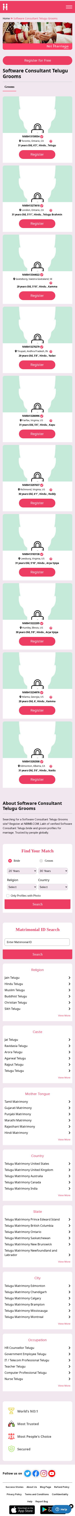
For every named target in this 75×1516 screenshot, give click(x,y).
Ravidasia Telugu (16, 1046)
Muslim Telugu (15, 990)
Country (43, 880)
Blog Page (45, 1487)
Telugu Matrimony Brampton (25, 1304)
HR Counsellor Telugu (19, 1348)
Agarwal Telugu (15, 1058)
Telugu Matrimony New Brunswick (28, 1244)
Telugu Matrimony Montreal (24, 1317)
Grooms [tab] (9, 86)
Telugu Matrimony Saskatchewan (27, 1238)
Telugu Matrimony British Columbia (29, 1226)
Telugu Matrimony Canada (23, 1182)
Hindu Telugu (14, 984)
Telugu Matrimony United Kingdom (29, 1170)
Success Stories (14, 1487)
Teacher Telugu (15, 1366)
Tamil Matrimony (16, 1102)
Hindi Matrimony (16, 1133)
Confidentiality (60, 1494)
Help (29, 1501)
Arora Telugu (13, 1052)
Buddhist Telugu (16, 996)
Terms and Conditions (37, 1494)
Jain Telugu (12, 978)
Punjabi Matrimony (18, 1114)
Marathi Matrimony (18, 1120)
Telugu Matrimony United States (27, 1164)
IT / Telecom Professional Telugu (27, 1360)
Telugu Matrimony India (21, 1188)
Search (38, 954)
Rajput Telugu (14, 1064)
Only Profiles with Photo (26, 896)
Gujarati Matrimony (18, 1108)
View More (64, 1015)
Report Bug (41, 1501)
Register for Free (37, 60)
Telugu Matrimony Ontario (23, 1232)
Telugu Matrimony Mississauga (26, 1311)
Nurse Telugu (14, 1379)
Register (37, 154)
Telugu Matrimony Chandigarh (26, 1292)
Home (6, 18)
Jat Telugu (11, 1040)
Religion (12, 880)
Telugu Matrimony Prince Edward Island (32, 1219)
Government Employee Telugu (25, 1354)
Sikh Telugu (12, 1009)
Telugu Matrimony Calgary (23, 1298)
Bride (17, 860)
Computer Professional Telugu (26, 1373)
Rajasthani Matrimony (20, 1126)
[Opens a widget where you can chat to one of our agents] (61, 1509)
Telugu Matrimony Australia (24, 1176)
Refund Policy (61, 1487)
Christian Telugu (16, 1002)
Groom (49, 860)
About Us (32, 1487)
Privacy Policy (14, 1494)
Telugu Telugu (14, 1071)
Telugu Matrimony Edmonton (25, 1286)
